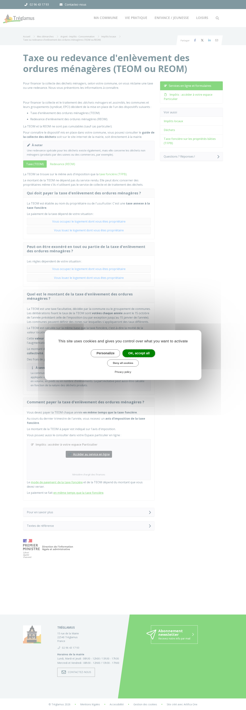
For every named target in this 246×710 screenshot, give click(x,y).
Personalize (106, 353)
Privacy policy (123, 371)
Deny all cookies (123, 362)
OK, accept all (139, 353)
